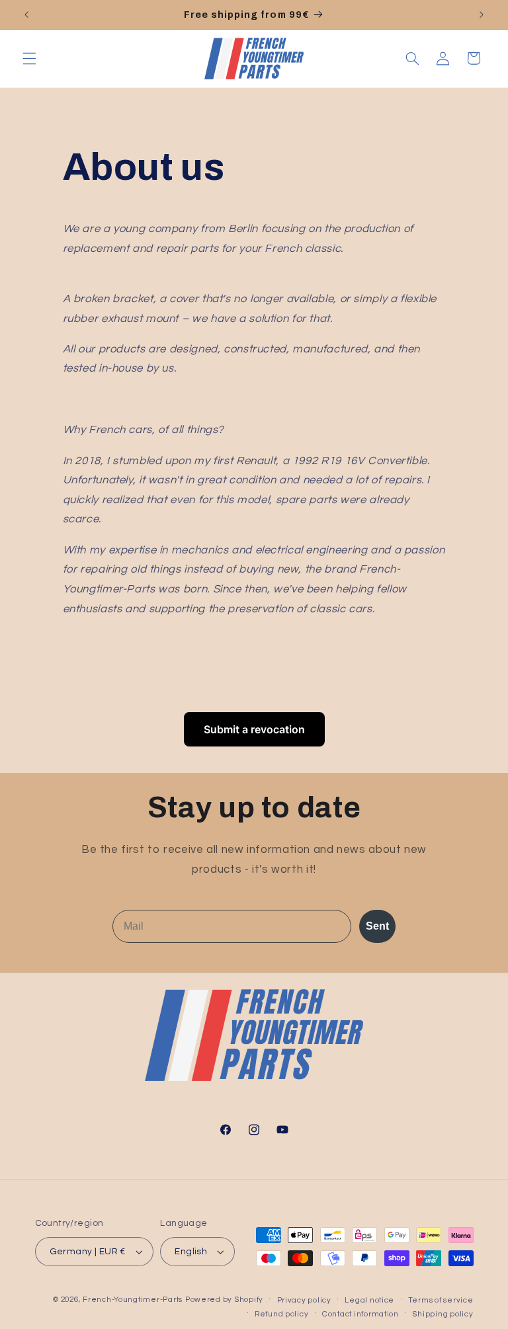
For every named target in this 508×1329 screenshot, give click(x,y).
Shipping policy (442, 1314)
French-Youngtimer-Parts (133, 1299)
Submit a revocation (254, 729)
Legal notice (369, 1300)
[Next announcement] (481, 14)
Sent (377, 926)
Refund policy (282, 1314)
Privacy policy (304, 1300)
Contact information (360, 1314)
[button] (29, 58)
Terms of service (441, 1300)
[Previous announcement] (26, 14)
